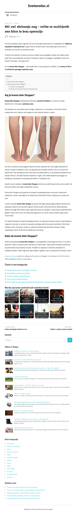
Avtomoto (10, 443)
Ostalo (9, 460)
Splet (9, 466)
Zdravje (16, 23)
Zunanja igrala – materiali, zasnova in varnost (29, 385)
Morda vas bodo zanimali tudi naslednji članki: (24, 89)
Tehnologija (11, 468)
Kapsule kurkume (11, 256)
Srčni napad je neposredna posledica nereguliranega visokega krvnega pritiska (34, 282)
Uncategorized (12, 474)
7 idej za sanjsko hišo (21, 376)
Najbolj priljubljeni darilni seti (23, 428)
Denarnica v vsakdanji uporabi (23, 411)
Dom (8, 449)
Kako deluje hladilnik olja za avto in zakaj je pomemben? (32, 402)
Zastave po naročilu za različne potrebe (26, 351)
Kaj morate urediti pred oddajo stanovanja (27, 359)
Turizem (9, 471)
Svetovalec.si (38, 5)
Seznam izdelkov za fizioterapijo (18, 276)
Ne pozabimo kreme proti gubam (18, 273)
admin (18, 36)
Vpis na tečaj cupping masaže (17, 279)
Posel (9, 463)
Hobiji (9, 455)
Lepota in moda (12, 457)
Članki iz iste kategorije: (17, 87)
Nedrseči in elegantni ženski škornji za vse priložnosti (31, 419)
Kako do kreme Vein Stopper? (16, 84)
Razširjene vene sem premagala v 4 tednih (22, 270)
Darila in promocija (13, 446)
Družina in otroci (12, 452)
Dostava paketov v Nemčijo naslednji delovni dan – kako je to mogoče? (36, 368)
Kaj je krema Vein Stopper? (15, 82)
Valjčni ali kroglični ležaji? (22, 393)
